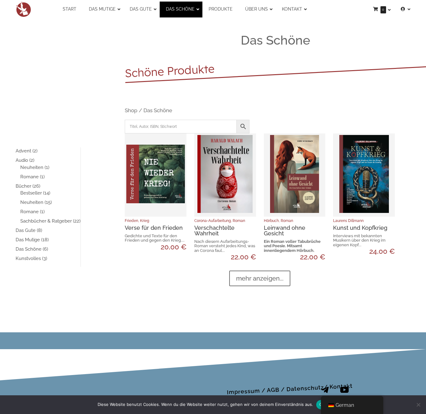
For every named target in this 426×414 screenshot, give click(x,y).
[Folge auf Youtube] (344, 390)
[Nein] (418, 405)
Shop (131, 110)
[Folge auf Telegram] (325, 390)
